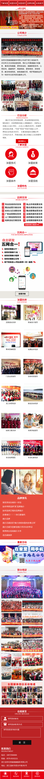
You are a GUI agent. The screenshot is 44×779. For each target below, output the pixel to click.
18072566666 (12, 755)
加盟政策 (33, 163)
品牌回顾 (31, 3)
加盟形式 (11, 163)
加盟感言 (22, 3)
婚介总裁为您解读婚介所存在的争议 (18, 527)
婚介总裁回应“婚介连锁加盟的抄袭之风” (19, 523)
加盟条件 (11, 181)
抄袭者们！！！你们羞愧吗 (14, 515)
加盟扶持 (13, 3)
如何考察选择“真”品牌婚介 (13, 507)
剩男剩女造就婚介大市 (12, 531)
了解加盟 (4, 3)
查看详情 (22, 294)
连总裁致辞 (7, 535)
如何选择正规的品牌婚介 (13, 511)
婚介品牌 (6, 519)
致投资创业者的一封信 (12, 502)
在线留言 (39, 3)
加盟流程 (33, 181)
